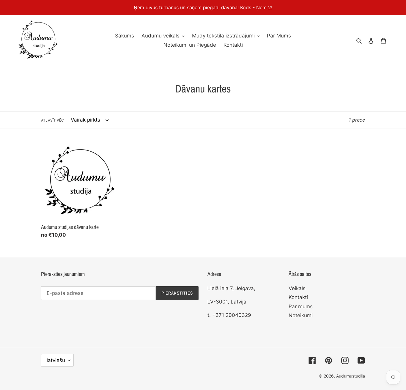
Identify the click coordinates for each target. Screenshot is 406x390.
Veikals (297, 288)
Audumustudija (350, 375)
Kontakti (298, 297)
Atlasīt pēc (52, 120)
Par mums (301, 306)
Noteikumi (301, 315)
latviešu (56, 360)
